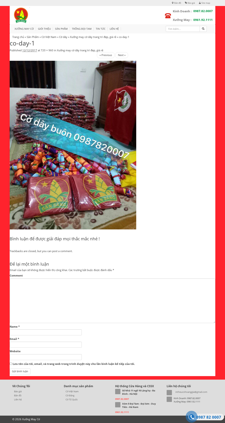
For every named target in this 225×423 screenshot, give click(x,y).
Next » (122, 55)
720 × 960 (47, 50)
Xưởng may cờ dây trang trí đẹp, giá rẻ (93, 37)
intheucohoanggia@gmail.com (191, 391)
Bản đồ (177, 2)
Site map (205, 2)
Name (15, 326)
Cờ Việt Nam (48, 37)
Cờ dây (63, 37)
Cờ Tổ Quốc (72, 399)
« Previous (105, 55)
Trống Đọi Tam (82, 28)
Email (14, 339)
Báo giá (191, 2)
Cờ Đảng (70, 395)
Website (15, 351)
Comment (16, 275)
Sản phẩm (61, 28)
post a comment (62, 251)
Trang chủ (18, 37)
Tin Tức (100, 28)
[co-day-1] (73, 144)
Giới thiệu (44, 28)
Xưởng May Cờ (24, 28)
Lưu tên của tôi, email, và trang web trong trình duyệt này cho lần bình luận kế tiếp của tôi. (74, 364)
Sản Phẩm (33, 37)
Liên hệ (114, 28)
